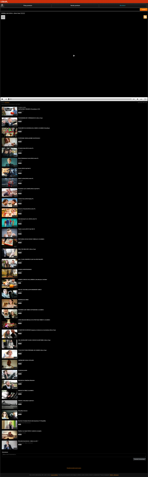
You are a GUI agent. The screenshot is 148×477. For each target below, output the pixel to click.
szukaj (143, 9)
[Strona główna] (4, 2)
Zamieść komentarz (139, 459)
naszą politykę (54, 475)
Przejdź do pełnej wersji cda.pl (74, 468)
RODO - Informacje (114, 475)
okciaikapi (7, 102)
